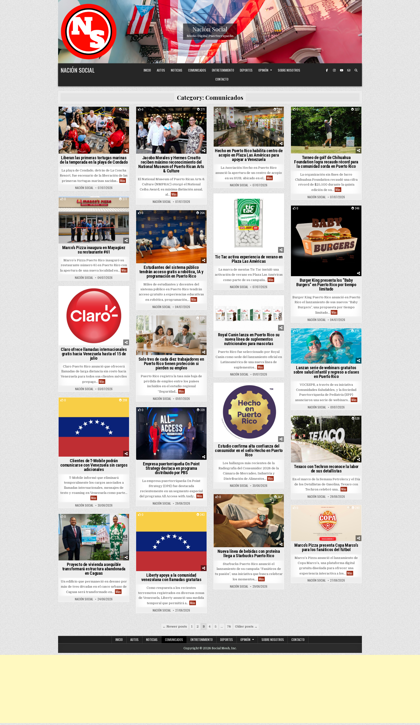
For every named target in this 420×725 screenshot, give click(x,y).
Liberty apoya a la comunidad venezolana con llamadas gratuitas (171, 577)
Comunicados (197, 70)
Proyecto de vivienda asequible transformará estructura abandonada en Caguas (93, 569)
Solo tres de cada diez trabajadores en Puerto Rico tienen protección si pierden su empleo (171, 363)
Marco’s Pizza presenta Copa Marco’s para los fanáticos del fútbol (326, 547)
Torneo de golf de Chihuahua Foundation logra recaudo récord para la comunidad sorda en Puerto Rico (326, 162)
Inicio (147, 70)
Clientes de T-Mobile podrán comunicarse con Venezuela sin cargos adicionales (94, 465)
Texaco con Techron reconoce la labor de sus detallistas (326, 468)
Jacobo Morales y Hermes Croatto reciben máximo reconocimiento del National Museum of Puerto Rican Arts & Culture (171, 164)
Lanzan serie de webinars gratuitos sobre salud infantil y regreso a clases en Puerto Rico (326, 372)
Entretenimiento (223, 70)
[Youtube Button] (341, 70)
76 (229, 626)
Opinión (263, 70)
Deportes (246, 70)
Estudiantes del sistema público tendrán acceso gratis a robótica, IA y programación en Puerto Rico (171, 272)
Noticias (176, 70)
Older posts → (246, 626)
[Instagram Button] (334, 70)
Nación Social (210, 29)
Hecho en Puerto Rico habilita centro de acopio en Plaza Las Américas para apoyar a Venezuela (248, 155)
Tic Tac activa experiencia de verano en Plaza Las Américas (249, 259)
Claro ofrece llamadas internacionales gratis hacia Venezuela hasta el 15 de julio (94, 354)
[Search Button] (356, 70)
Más (123, 180)
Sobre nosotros (289, 70)
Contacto (221, 79)
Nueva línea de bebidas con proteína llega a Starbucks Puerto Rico (249, 553)
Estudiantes (183, 219)
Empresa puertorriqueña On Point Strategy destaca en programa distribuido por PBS (171, 468)
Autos (161, 70)
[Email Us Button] (349, 70)
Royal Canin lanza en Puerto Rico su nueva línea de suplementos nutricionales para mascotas (249, 339)
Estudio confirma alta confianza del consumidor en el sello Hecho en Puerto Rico (249, 450)
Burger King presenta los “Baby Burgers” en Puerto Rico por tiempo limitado (326, 285)
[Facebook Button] (327, 70)
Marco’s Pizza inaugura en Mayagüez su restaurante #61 (93, 249)
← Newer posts (175, 626)
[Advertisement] (210, 689)
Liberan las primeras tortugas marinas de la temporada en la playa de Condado (94, 160)
